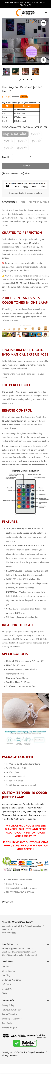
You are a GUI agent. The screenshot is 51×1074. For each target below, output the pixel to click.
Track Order (7, 1023)
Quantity (6, 157)
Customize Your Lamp (11, 979)
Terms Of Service (9, 1014)
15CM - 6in (36, 141)
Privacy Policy (8, 1005)
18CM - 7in (8, 148)
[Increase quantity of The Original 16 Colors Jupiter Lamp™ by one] (46, 157)
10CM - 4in (9, 141)
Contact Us (7, 988)
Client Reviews (8, 970)
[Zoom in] (43, 60)
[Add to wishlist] (43, 23)
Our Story (6, 966)
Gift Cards (6, 984)
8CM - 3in (36, 134)
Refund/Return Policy (11, 1009)
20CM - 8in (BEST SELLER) (15, 134)
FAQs (4, 993)
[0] (46, 13)
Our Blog (6, 975)
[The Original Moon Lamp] (25, 13)
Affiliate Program (9, 1027)
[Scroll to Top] (46, 1060)
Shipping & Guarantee (12, 1018)
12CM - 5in (23, 141)
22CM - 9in (23, 148)
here (14, 932)
